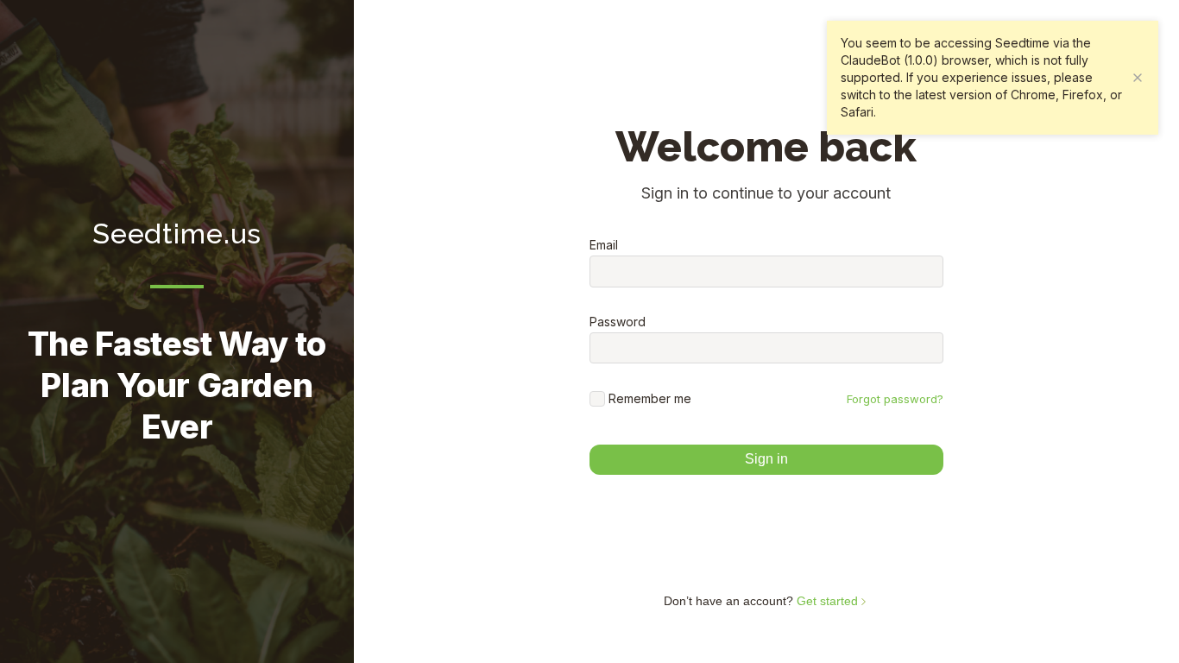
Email (604, 245)
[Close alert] (1137, 78)
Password (618, 322)
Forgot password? (895, 399)
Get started (829, 601)
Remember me (649, 398)
